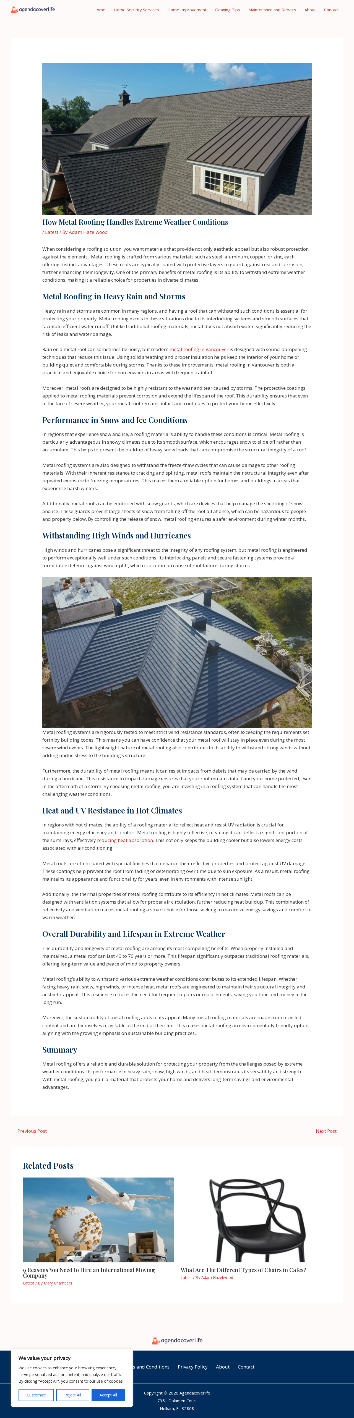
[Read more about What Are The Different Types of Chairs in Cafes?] (256, 1219)
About (310, 9)
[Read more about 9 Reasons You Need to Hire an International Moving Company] (98, 1219)
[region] (72, 1378)
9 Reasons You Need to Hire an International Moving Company (89, 1272)
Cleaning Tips (227, 9)
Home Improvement (187, 9)
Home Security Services (136, 9)
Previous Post (29, 1131)
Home (99, 9)
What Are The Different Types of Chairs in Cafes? (243, 1269)
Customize (36, 1395)
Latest (51, 232)
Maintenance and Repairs (272, 9)
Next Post (329, 1131)
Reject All (72, 1395)
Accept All (108, 1395)
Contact (331, 9)
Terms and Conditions (145, 1367)
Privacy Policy (193, 1367)
